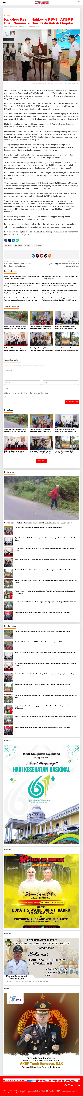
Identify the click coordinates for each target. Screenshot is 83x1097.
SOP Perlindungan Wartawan (66, 1091)
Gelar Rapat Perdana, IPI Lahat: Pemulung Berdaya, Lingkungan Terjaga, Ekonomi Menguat (21, 292)
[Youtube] (41, 256)
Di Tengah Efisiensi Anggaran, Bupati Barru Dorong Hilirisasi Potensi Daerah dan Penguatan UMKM (59, 285)
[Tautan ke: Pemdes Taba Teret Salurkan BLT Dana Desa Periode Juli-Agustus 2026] (8, 530)
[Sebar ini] (5, 240)
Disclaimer (17, 1093)
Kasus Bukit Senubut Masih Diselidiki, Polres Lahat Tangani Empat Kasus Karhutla (59, 292)
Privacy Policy (7, 1093)
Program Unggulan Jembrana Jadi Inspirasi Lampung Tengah (63, 264)
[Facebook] (33, 256)
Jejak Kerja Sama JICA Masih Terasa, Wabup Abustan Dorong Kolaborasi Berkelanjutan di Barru (22, 285)
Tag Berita (38, 245)
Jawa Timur (18, 245)
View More (41, 461)
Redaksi (22, 1091)
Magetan (28, 245)
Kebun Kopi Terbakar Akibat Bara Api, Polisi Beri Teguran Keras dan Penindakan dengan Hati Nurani (21, 299)
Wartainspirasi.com (12, 90)
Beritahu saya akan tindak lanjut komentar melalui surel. (27, 393)
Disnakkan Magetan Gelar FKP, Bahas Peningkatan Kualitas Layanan (18, 264)
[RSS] (49, 256)
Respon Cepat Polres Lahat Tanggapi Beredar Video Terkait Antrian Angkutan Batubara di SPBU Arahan (59, 299)
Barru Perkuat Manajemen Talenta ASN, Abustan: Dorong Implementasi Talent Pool (42, 612)
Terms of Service (27, 1093)
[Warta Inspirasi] (42, 2)
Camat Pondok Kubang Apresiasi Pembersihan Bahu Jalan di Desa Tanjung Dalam (22, 277)
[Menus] (4, 2)
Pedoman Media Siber (33, 1091)
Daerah (7, 16)
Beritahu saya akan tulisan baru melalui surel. (23, 397)
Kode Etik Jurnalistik (48, 1091)
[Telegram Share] (13, 240)
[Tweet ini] (9, 240)
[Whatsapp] (17, 240)
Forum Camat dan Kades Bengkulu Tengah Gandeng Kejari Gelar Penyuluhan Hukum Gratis (45, 602)
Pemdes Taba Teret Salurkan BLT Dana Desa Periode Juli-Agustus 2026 (59, 277)
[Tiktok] (45, 256)
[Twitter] (37, 256)
